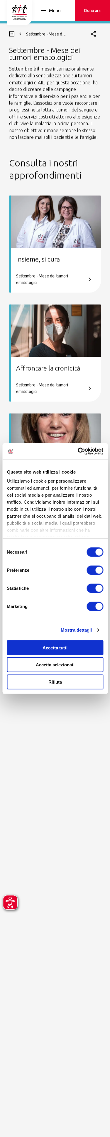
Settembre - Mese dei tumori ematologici (42, 279)
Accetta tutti (55, 647)
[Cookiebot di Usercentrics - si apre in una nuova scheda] (78, 451)
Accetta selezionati (55, 664)
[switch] (95, 570)
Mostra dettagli (76, 630)
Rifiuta (55, 681)
